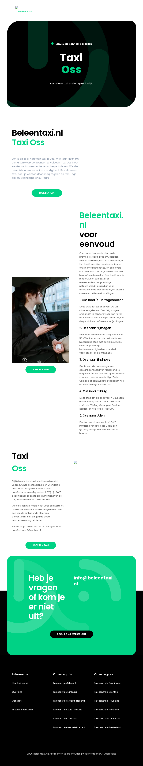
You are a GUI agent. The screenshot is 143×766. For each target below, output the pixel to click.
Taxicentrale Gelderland (107, 727)
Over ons (17, 691)
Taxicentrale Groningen (107, 683)
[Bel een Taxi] (23, 10)
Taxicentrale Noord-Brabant (69, 727)
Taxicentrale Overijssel (107, 718)
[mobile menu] (126, 10)
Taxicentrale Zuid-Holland (67, 709)
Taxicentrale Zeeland (65, 718)
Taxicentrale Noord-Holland (69, 700)
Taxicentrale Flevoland (106, 700)
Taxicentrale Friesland (106, 709)
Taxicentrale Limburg (65, 691)
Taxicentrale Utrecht (64, 683)
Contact (16, 700)
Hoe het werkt (20, 683)
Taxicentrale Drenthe (106, 691)
